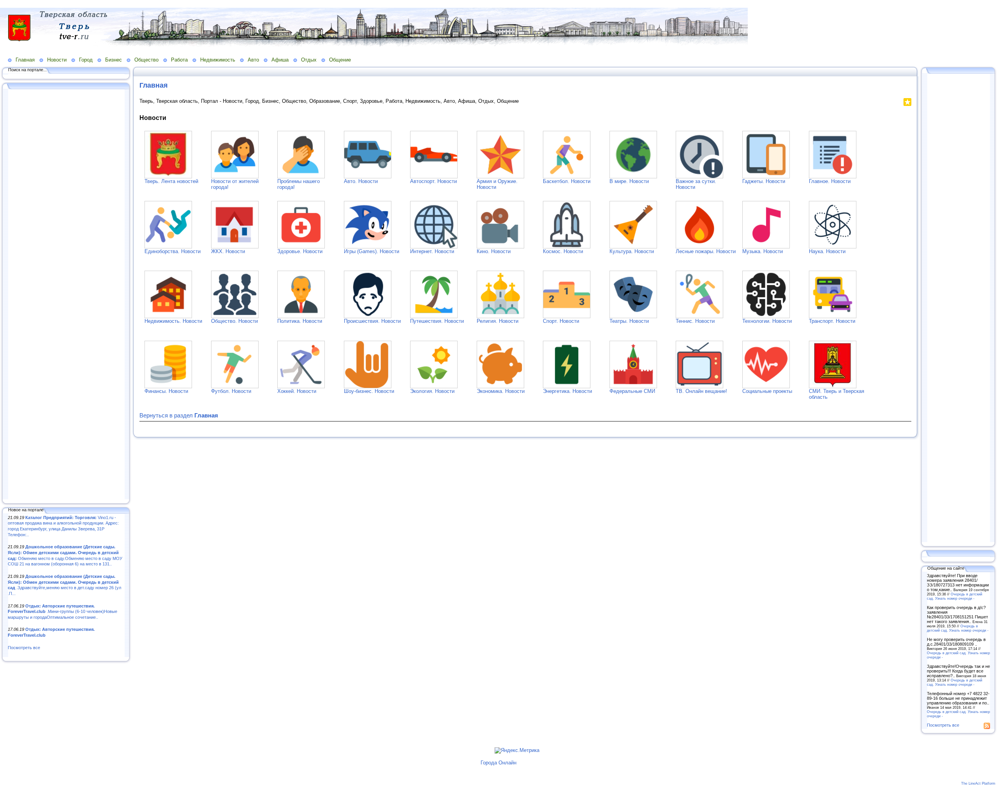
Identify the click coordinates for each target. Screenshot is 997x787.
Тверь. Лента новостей (171, 181)
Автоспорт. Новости (433, 181)
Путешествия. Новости (437, 321)
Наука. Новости (827, 251)
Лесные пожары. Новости (706, 251)
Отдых (309, 60)
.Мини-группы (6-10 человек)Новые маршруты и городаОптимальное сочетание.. (62, 612)
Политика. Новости (299, 321)
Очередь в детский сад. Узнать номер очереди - (954, 596)
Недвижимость (217, 60)
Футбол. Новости (231, 391)
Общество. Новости (234, 321)
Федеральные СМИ (632, 391)
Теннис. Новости (695, 321)
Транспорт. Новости (832, 321)
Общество (146, 60)
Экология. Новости (432, 391)
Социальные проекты (767, 391)
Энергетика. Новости (567, 391)
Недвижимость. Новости (173, 321)
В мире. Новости (629, 181)
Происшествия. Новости (372, 321)
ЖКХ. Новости (228, 251)
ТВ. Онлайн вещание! (701, 391)
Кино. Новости (494, 251)
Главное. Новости (830, 181)
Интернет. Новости (432, 251)
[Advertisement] (66, 294)
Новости (57, 60)
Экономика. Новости (501, 391)
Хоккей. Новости (296, 391)
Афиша (280, 60)
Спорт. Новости (561, 321)
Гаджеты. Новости (763, 181)
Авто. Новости (361, 181)
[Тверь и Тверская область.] (168, 177)
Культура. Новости (631, 251)
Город (86, 60)
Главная (25, 60)
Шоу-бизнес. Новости (369, 391)
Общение (340, 60)
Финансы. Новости (166, 391)
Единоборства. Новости (172, 251)
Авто (253, 60)
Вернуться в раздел (178, 415)
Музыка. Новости (762, 251)
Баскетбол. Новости (566, 181)
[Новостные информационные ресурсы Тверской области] (832, 386)
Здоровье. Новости (299, 251)
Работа (179, 60)
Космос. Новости (563, 251)
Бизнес (113, 60)
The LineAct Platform (978, 783)
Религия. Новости (497, 321)
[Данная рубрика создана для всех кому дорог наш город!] (301, 177)
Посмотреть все (24, 647)
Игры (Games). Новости (371, 251)
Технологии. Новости (767, 321)
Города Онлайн (498, 763)
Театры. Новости (629, 321)
